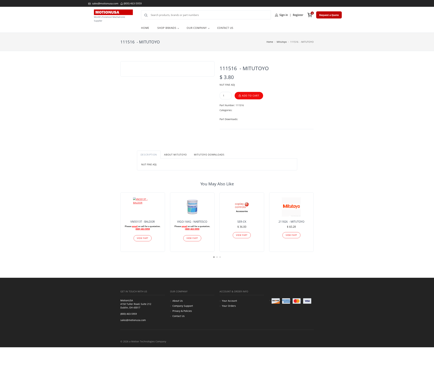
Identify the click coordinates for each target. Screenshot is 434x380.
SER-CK (241, 221)
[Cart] (309, 15)
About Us (177, 300)
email (135, 226)
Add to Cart (250, 95)
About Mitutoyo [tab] (175, 154)
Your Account (229, 300)
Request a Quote (329, 15)
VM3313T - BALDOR (142, 221)
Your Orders (229, 305)
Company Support (182, 305)
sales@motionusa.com (105, 3)
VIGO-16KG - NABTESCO (192, 221)
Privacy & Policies (182, 311)
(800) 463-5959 (132, 3)
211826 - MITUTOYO (291, 221)
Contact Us (178, 316)
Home (270, 41)
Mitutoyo (282, 41)
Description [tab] (149, 154)
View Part (142, 238)
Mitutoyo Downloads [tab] (209, 154)
